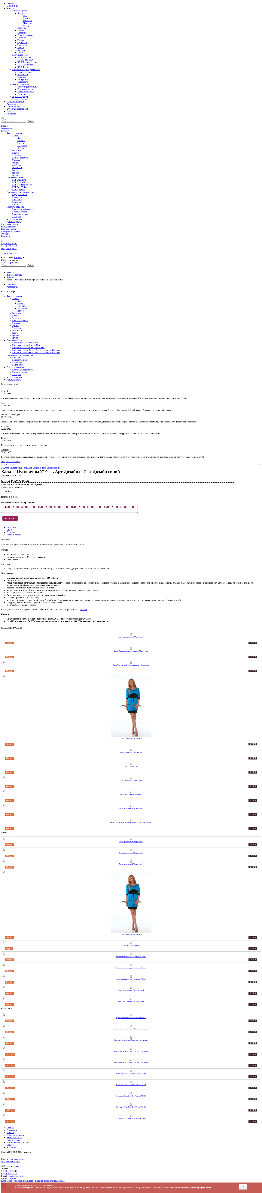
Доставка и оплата (9, 224)
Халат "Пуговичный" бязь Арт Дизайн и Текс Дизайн (131, 665)
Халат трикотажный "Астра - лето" (131, 808)
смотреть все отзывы (10, 461)
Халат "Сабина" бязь (131, 766)
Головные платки (20, 214)
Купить (253, 643)
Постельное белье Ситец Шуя (26, 345)
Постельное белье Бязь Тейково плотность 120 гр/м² (36, 352)
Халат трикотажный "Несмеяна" (131, 794)
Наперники (17, 202)
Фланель (21, 140)
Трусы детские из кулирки (131, 945)
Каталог (5, 131)
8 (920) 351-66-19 (9, 1173)
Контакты (5, 236)
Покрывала (17, 204)
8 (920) (9, 246)
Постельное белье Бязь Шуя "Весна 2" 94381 (131, 1096)
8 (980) (9, 243)
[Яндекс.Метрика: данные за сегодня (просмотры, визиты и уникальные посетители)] (10, 1166)
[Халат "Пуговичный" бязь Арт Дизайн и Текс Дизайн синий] (30, 468)
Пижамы (16, 160)
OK (243, 1187)
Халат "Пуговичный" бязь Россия (131, 780)
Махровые (22, 145)
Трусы (15, 175)
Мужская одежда (14, 219)
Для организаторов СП (12, 231)
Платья (15, 153)
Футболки (16, 165)
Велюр (20, 148)
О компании (7, 128)
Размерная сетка (8, 226)
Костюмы (16, 150)
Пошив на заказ (8, 229)
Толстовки (17, 167)
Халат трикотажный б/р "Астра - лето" (131, 637)
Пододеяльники (19, 194)
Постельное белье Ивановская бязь (28, 347)
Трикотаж (21, 143)
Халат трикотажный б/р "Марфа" (131, 752)
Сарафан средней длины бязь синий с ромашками (131, 1040)
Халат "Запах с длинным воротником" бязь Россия (131, 651)
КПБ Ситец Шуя (20, 182)
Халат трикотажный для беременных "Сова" (131, 957)
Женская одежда (14, 133)
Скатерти (16, 216)
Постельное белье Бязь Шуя (25, 343)
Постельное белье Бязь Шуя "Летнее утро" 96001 (131, 1051)
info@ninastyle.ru (9, 248)
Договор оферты (9, 1178)
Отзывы (5, 234)
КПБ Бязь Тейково (20, 187)
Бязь (19, 138)
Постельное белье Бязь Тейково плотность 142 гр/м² (36, 350)
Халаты (15, 136)
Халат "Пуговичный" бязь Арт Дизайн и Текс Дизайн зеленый (131, 822)
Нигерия (18, 257)
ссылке (83, 609)
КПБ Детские (18, 189)
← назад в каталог (8, 464)
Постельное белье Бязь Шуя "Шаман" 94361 (131, 1118)
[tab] (11, 527)
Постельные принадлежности (20, 192)
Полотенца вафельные (22, 209)
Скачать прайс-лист (10, 262)
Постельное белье (15, 177)
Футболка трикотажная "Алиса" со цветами (131, 1018)
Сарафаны (17, 155)
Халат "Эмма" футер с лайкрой (131, 738)
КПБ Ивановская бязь (22, 185)
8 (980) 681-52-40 (9, 1171)
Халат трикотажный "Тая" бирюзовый (131, 990)
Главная (4, 126)
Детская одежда (14, 221)
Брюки (15, 170)
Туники (15, 162)
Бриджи (15, 172)
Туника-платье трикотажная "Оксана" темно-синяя (131, 1029)
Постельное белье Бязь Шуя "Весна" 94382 (131, 1074)
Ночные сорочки (20, 158)
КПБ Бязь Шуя (19, 180)
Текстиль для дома (15, 207)
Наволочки (17, 197)
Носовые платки (19, 212)
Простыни (17, 199)
